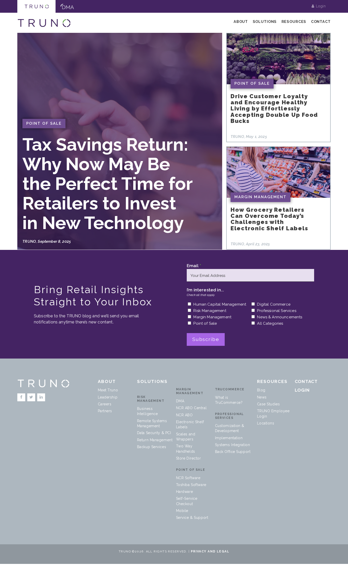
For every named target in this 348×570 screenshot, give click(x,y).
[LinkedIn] (41, 397)
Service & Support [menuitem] (192, 518)
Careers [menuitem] (105, 404)
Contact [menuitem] (321, 22)
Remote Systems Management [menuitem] (152, 423)
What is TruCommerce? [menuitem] (229, 400)
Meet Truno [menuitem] (108, 390)
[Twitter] (31, 397)
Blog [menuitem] (261, 390)
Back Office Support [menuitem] (233, 452)
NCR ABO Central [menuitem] (191, 408)
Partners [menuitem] (105, 411)
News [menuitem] (262, 397)
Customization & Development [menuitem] (229, 428)
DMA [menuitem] (180, 401)
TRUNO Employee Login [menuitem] (273, 413)
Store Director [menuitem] (188, 458)
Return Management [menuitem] (155, 440)
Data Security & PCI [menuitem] (154, 433)
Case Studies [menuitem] (268, 404)
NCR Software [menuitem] (188, 478)
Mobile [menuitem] (182, 511)
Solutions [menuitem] (265, 22)
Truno (36, 6)
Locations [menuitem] (265, 423)
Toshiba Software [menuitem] (191, 485)
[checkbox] (250, 315)
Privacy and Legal (210, 551)
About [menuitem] (241, 22)
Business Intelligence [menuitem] (147, 411)
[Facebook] (21, 397)
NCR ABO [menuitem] (184, 415)
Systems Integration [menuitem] (232, 445)
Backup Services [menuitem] (151, 447)
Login (321, 6)
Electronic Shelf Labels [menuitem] (190, 424)
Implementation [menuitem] (229, 438)
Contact (306, 381)
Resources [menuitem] (294, 22)
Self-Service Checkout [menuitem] (186, 501)
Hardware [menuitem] (184, 492)
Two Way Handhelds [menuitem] (185, 448)
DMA (67, 6)
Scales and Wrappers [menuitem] (185, 436)
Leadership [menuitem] (108, 397)
